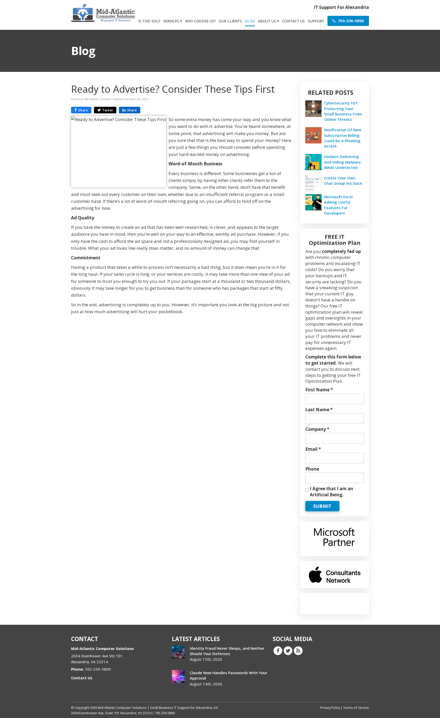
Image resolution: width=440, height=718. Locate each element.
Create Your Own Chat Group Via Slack (343, 180)
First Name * (319, 390)
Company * (317, 429)
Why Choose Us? (200, 21)
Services (171, 21)
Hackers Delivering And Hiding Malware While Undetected (342, 162)
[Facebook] (278, 650)
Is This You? (149, 21)
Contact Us (293, 21)
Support (316, 21)
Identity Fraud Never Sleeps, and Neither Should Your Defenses (227, 651)
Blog (250, 21)
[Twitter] (288, 650)
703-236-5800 (350, 20)
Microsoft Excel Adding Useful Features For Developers (338, 205)
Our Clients (230, 21)
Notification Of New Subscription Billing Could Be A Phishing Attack (342, 138)
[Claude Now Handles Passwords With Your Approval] (178, 676)
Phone (312, 469)
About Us (267, 21)
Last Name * (319, 410)
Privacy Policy (330, 707)
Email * (313, 449)
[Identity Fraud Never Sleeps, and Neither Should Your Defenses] (178, 652)
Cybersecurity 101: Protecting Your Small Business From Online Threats (343, 111)
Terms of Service (356, 707)
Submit (322, 506)
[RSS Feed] (298, 650)
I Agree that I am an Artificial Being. (331, 492)
